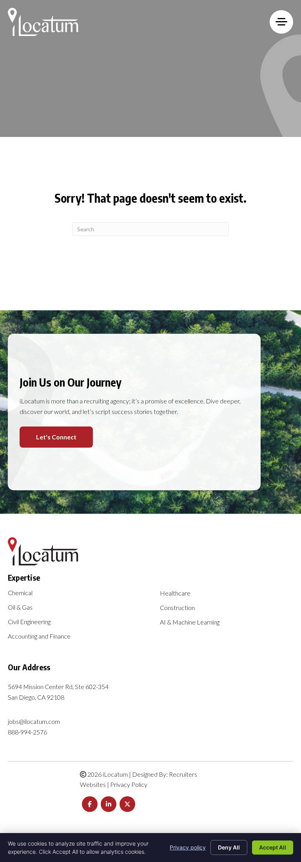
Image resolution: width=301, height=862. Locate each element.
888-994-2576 (27, 732)
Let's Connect (56, 437)
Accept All (272, 847)
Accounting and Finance (39, 636)
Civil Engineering (29, 622)
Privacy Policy (128, 784)
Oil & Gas (20, 607)
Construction (177, 608)
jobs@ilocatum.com (34, 721)
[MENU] (281, 22)
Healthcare (175, 593)
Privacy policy (188, 847)
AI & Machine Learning (189, 622)
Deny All (229, 847)
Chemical (20, 593)
